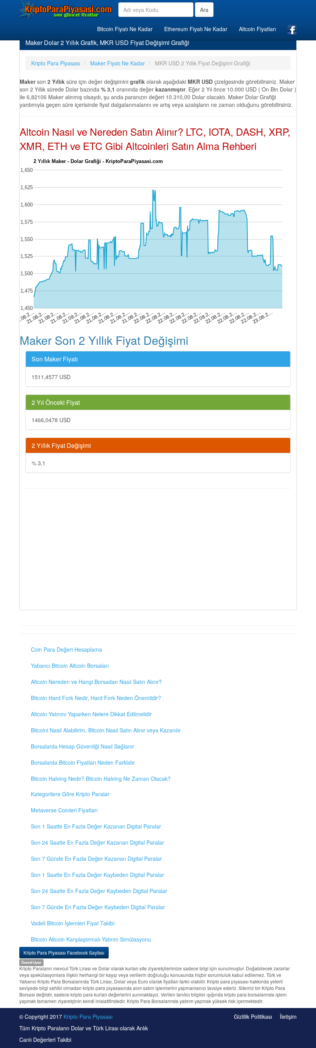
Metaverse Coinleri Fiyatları (64, 810)
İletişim (288, 1016)
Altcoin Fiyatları (257, 29)
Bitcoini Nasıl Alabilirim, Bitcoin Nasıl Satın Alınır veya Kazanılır (106, 730)
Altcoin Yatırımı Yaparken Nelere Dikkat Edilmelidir (91, 714)
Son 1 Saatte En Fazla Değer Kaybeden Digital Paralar (97, 874)
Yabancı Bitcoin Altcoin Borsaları (70, 665)
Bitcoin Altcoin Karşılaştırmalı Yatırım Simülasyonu (91, 939)
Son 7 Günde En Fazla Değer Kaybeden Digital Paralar (98, 907)
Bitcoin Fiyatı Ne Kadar (125, 29)
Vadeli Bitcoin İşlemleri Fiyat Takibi (72, 923)
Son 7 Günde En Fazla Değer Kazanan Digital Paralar (96, 858)
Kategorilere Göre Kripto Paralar (70, 794)
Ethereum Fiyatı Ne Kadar (195, 29)
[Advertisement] (158, 550)
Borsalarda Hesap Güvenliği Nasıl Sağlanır (82, 746)
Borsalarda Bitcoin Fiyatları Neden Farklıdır (83, 762)
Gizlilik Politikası (253, 1016)
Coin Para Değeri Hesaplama (66, 649)
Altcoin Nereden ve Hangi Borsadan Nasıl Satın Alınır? (96, 681)
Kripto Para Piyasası (88, 1016)
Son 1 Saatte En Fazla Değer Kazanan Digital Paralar (96, 826)
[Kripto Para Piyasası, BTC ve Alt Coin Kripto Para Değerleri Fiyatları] (66, 9)
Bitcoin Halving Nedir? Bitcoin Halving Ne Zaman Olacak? (101, 778)
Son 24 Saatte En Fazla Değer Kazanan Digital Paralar (97, 842)
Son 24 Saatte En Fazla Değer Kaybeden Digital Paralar (99, 891)
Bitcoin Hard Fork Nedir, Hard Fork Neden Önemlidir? (96, 698)
